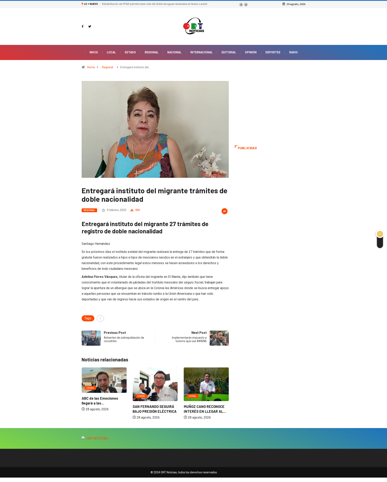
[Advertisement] (270, 113)
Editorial (229, 52)
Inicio (93, 52)
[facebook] (82, 26)
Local (111, 52)
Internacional (201, 52)
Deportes (272, 52)
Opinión (251, 52)
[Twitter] (89, 26)
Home (91, 67)
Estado (130, 52)
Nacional (174, 52)
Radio (293, 52)
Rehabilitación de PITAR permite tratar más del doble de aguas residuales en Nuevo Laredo (154, 3)
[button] (241, 5)
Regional (151, 52)
